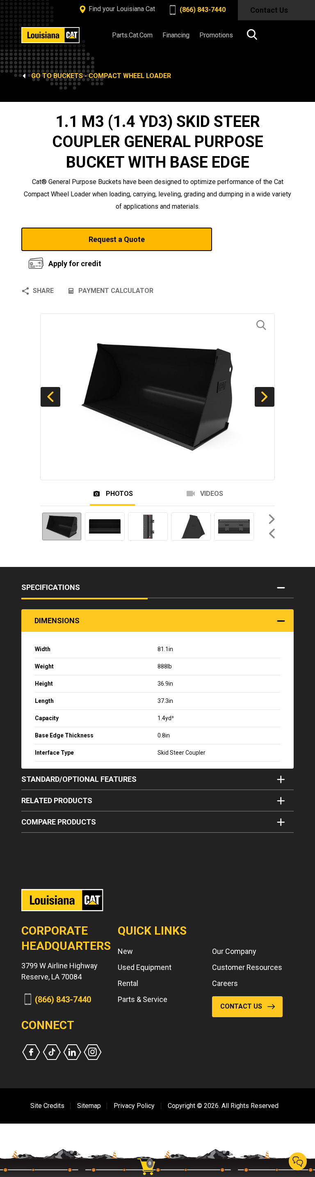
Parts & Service (142, 999)
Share (43, 291)
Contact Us (269, 10)
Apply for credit (74, 263)
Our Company (234, 951)
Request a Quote (117, 239)
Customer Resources (247, 967)
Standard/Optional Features (79, 779)
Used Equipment (144, 967)
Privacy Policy (134, 1106)
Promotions (216, 35)
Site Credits (47, 1106)
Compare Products (58, 822)
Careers (225, 983)
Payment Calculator (115, 291)
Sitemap (89, 1106)
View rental (247, 239)
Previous (50, 397)
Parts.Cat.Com (132, 35)
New (125, 951)
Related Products (56, 800)
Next (264, 397)
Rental (128, 983)
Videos (211, 494)
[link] (149, 1152)
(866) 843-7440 (202, 10)
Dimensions (57, 620)
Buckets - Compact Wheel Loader (112, 76)
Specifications (50, 587)
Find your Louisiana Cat (121, 9)
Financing (175, 35)
